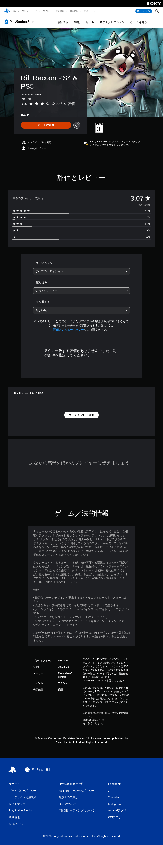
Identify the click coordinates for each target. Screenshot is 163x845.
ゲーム (34, 11)
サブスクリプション (112, 22)
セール (89, 22)
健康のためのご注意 (93, 719)
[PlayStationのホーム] (7, 11)
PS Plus (46, 11)
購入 (15, 11)
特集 (77, 22)
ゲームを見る (138, 22)
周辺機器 (60, 11)
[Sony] (154, 6)
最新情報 (74, 11)
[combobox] (81, 271)
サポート (88, 11)
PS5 (24, 11)
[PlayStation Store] (20, 21)
